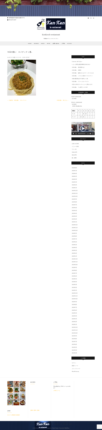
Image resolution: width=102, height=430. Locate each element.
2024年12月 (75, 224)
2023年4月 (74, 281)
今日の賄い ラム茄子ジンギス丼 (80, 87)
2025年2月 (74, 219)
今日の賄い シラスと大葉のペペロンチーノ (82, 75)
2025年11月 (75, 193)
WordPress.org (75, 371)
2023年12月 (75, 259)
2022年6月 (74, 310)
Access (69, 43)
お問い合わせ (56, 43)
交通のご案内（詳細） (35, 410)
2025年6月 (74, 207)
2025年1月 (74, 221)
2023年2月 (74, 287)
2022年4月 (74, 316)
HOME (30, 43)
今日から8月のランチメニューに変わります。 (82, 84)
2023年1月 (74, 290)
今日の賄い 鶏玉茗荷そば (78, 67)
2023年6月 (74, 276)
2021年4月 (74, 350)
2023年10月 (75, 264)
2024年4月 (74, 247)
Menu (43, 43)
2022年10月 (75, 298)
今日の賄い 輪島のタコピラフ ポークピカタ (83, 73)
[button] (83, 129)
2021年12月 (75, 327)
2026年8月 (74, 167)
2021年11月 (75, 330)
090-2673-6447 (12, 19)
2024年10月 (75, 230)
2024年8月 (74, 236)
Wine (48, 43)
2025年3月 (74, 216)
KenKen (36, 43)
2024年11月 (75, 227)
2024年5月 (74, 244)
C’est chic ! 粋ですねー (77, 61)
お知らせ (74, 143)
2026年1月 (74, 187)
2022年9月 (74, 301)
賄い (73, 157)
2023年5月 (74, 278)
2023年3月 (74, 284)
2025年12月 (75, 190)
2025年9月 (74, 199)
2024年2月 (74, 253)
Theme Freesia (55, 428)
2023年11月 (75, 261)
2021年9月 (74, 335)
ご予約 (63, 43)
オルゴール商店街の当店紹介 (13, 415)
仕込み (73, 152)
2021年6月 (74, 344)
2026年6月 (74, 173)
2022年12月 (75, 293)
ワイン (73, 149)
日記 (73, 155)
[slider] (81, 133)
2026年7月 (74, 170)
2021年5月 (74, 347)
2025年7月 (74, 204)
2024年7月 (74, 239)
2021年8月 (74, 338)
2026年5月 (74, 176)
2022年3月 (74, 318)
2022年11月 (75, 296)
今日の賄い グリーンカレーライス (80, 81)
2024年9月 (74, 233)
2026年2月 (74, 184)
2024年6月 (74, 241)
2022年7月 (74, 307)
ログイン (74, 362)
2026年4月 (74, 179)
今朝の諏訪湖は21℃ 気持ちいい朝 (80, 78)
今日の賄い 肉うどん (62, 100)
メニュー (74, 146)
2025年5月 (74, 210)
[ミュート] (90, 133)
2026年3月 (74, 182)
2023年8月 (74, 270)
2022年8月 (74, 304)
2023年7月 (74, 273)
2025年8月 (74, 202)
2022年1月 (74, 324)
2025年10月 (75, 196)
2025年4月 (74, 213)
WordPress (67, 428)
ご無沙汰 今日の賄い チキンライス (16, 100)
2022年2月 (74, 321)
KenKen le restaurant (51, 34)
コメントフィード (76, 368)
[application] (83, 128)
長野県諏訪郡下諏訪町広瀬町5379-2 (17, 17)
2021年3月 (74, 353)
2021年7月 (74, 341)
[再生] (73, 133)
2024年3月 (74, 250)
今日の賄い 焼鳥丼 (76, 70)
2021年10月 (75, 333)
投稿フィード (75, 365)
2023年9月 (74, 267)
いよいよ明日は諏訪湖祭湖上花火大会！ (81, 64)
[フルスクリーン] (92, 133)
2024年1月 (74, 256)
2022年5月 (74, 313)
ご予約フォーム (56, 390)
